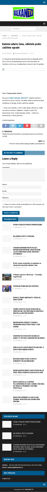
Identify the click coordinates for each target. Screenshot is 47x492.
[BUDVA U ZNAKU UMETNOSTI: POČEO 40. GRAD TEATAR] (6, 300)
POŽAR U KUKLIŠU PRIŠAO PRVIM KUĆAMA (27, 225)
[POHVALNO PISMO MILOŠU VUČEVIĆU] (6, 288)
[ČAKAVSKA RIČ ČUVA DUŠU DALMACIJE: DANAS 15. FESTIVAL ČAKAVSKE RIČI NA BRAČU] (6, 338)
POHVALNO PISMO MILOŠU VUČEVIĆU (26, 286)
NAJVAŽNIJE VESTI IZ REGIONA (23, 236)
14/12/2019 (7, 53)
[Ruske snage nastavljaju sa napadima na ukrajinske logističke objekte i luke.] (6, 265)
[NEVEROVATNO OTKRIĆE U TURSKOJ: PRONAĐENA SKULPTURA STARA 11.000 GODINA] (6, 324)
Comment (6, 167)
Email (4, 191)
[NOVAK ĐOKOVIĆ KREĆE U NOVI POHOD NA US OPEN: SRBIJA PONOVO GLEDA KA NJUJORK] (6, 372)
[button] (43, 2)
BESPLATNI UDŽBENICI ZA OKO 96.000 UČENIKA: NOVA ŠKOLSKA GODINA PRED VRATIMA (26, 399)
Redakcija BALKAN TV (22, 53)
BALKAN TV (29, 489)
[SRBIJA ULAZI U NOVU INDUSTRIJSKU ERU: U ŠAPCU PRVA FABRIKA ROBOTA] (6, 349)
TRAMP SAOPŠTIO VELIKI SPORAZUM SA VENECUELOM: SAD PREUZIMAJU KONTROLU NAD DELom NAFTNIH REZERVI (28, 311)
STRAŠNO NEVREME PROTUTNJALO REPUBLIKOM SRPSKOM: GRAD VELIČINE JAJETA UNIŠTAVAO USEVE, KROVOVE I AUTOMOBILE (28, 447)
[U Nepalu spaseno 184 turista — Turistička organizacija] (6, 277)
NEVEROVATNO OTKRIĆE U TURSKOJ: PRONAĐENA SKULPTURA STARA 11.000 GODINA (26, 325)
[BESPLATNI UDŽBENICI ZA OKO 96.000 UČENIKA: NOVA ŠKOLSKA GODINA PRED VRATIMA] (6, 399)
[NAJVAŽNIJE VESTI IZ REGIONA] (6, 238)
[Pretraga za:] (23, 28)
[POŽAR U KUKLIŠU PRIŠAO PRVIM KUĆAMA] (6, 227)
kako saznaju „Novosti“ (18, 98)
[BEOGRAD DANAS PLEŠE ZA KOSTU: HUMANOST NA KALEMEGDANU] (6, 361)
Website (5, 197)
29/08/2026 (18, 227)
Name (4, 184)
